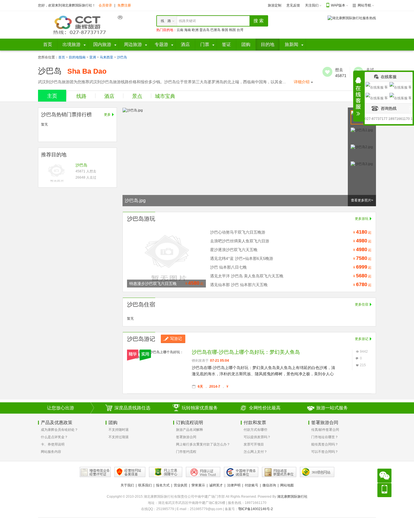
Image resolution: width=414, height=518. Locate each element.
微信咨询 (269, 485)
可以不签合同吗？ (324, 452)
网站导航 (364, 5)
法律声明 (234, 485)
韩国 (232, 30)
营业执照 (180, 485)
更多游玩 (361, 219)
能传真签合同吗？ (324, 444)
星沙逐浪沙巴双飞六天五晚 (233, 249)
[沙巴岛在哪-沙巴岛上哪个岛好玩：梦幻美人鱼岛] (156, 352)
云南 (180, 30)
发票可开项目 (254, 444)
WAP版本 (338, 5)
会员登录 (105, 5)
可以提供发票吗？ (257, 437)
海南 (187, 30)
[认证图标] (95, 472)
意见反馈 (293, 5)
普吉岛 (204, 30)
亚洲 (92, 57)
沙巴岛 (122, 57)
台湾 (240, 30)
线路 (81, 96)
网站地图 (287, 485)
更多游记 (361, 339)
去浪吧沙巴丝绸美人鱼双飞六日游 (239, 241)
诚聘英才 (216, 485)
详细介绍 (302, 82)
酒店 (109, 96)
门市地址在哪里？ (324, 437)
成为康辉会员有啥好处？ (59, 430)
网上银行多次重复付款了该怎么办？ (203, 444)
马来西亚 (106, 57)
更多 (107, 115)
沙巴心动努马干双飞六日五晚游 (237, 232)
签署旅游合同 (186, 437)
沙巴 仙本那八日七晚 (228, 267)
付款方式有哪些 (255, 430)
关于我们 (127, 485)
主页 (52, 96)
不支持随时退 (118, 430)
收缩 (358, 96)
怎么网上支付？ (255, 452)
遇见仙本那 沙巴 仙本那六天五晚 (239, 284)
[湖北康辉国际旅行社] (80, 25)
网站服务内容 (51, 452)
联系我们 (145, 485)
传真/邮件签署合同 (325, 430)
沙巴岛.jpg (135, 200)
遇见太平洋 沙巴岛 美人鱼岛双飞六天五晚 (246, 276)
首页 (61, 57)
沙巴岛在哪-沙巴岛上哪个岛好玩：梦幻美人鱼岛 (246, 352)
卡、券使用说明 (52, 444)
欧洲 (195, 30)
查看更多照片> (362, 200)
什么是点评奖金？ (54, 437)
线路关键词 (187, 21)
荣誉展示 (198, 485)
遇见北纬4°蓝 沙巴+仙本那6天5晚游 (241, 258)
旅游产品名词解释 (189, 430)
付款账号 (251, 485)
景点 (137, 96)
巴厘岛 (215, 30)
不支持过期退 (118, 437)
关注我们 (312, 5)
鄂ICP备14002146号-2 (255, 509)
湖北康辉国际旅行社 (292, 497)
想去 (327, 72)
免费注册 (124, 5)
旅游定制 (274, 5)
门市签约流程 (186, 452)
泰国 (224, 30)
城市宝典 (165, 96)
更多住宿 (361, 304)
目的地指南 (77, 57)
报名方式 (163, 485)
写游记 (176, 338)
